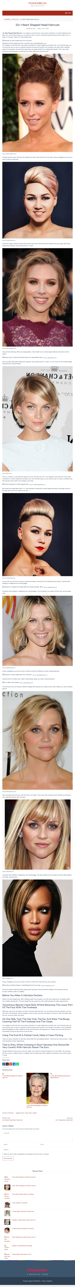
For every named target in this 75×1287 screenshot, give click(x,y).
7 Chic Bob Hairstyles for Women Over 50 (12, 1076)
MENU (69, 13)
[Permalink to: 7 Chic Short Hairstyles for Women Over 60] (37, 1088)
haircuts (22, 1113)
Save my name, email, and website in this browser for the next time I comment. (26, 1154)
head (26, 1113)
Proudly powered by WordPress (32, 1281)
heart (30, 1113)
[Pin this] (10, 1064)
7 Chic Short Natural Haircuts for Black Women (60, 1076)
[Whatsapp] (17, 1064)
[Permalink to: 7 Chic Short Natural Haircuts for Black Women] (61, 1073)
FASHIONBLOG (37, 3)
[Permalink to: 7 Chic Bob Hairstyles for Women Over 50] (13, 1073)
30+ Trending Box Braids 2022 (64, 1119)
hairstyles (11, 1113)
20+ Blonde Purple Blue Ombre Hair (12, 1119)
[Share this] (3, 1064)
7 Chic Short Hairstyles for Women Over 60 (37, 1106)
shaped (34, 1113)
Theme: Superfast (47, 1281)
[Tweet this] (7, 1064)
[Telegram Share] (14, 1064)
